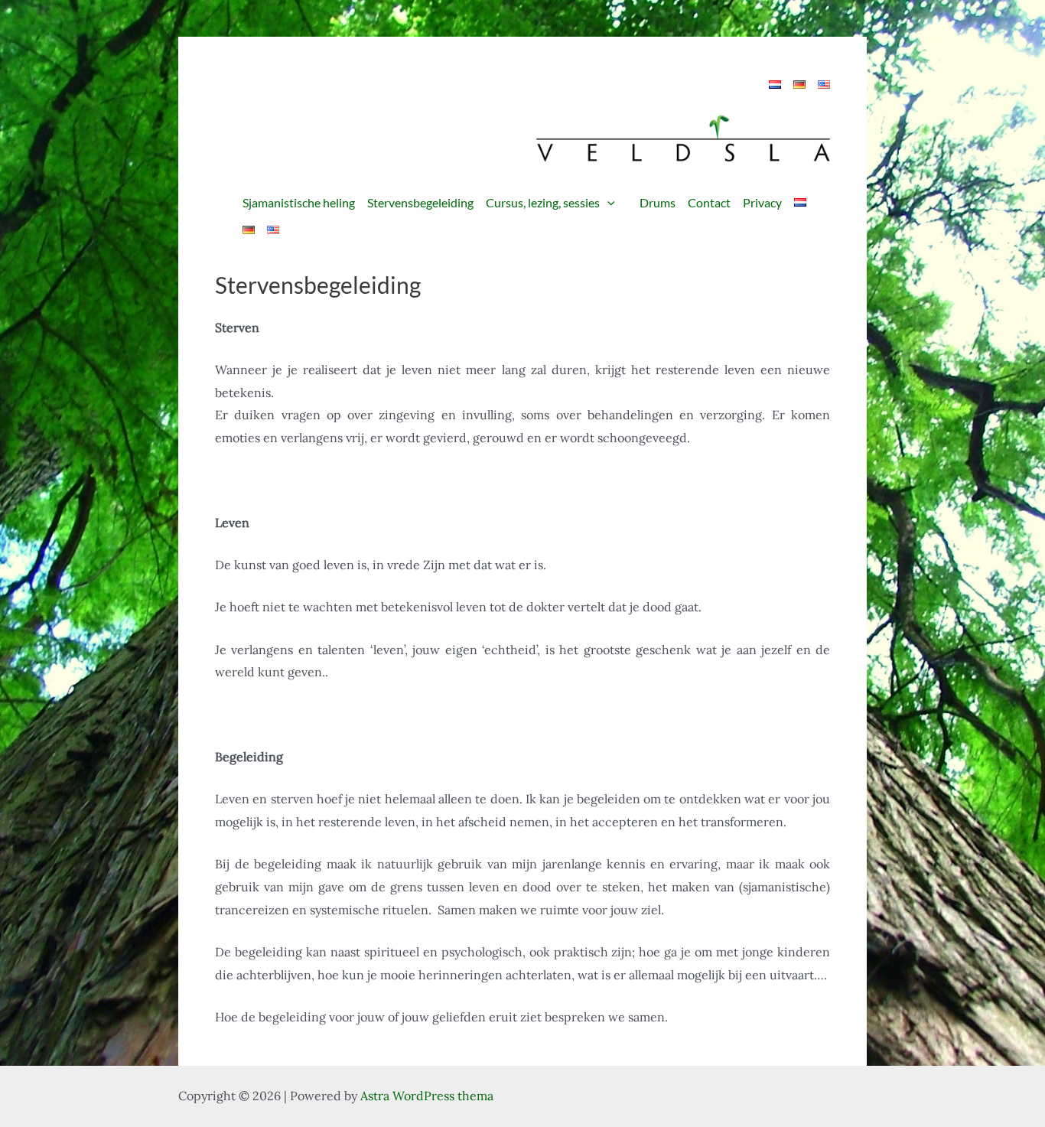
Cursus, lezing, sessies (543, 202)
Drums (658, 202)
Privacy (762, 202)
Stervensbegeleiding (420, 202)
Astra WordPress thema (426, 1095)
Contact (709, 202)
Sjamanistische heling (299, 202)
